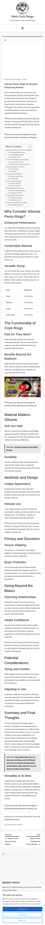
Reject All (22, 920)
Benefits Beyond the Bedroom (20, 164)
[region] (22, 908)
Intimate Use (14, 179)
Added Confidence (16, 193)
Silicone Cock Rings (13, 824)
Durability (13, 171)
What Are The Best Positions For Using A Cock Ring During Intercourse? (21, 888)
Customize (22, 915)
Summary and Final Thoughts (17, 202)
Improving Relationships (18, 191)
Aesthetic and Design (14, 174)
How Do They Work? (16, 162)
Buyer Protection (15, 186)
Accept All (22, 909)
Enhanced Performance (17, 153)
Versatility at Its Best (16, 205)
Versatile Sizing (15, 157)
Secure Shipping (15, 183)
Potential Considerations (15, 195)
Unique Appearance (16, 176)
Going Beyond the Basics (15, 188)
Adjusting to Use (15, 200)
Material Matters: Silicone (15, 167)
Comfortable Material (17, 155)
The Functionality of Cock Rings (17, 159)
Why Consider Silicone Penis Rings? (19, 150)
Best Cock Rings (22, 16)
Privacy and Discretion (14, 181)
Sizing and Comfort (16, 198)
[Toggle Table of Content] (28, 147)
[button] (22, 28)
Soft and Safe (14, 169)
